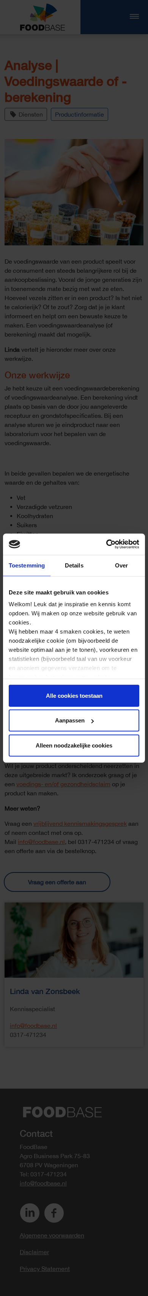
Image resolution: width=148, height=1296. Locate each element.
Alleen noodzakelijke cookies (74, 745)
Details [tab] (74, 565)
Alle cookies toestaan (74, 695)
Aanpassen (70, 720)
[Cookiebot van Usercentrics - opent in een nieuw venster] (106, 544)
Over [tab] (121, 565)
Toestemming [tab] (27, 565)
